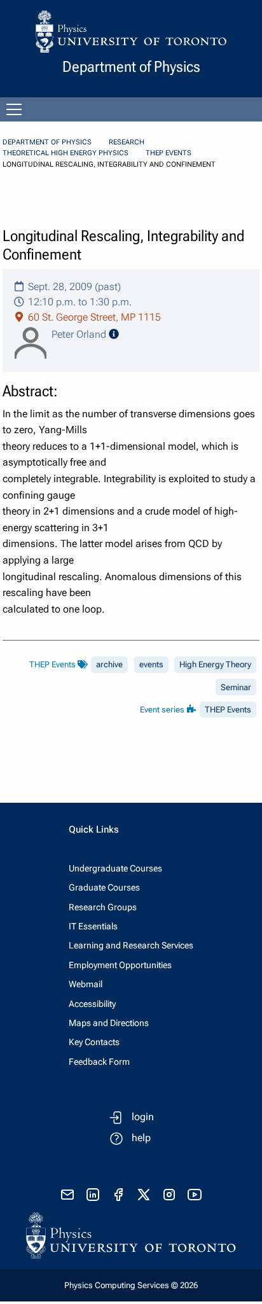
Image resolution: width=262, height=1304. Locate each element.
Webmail (85, 984)
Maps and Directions (109, 1023)
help (141, 1138)
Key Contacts (94, 1042)
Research (126, 142)
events (151, 664)
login (143, 1117)
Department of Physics (47, 142)
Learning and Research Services (131, 945)
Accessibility (92, 1004)
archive (109, 664)
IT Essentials (93, 926)
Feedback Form (99, 1062)
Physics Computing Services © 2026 (131, 1285)
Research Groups (103, 907)
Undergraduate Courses (115, 868)
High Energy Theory (215, 664)
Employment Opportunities (120, 965)
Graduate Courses (104, 887)
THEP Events (168, 153)
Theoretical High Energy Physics (65, 153)
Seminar (236, 687)
